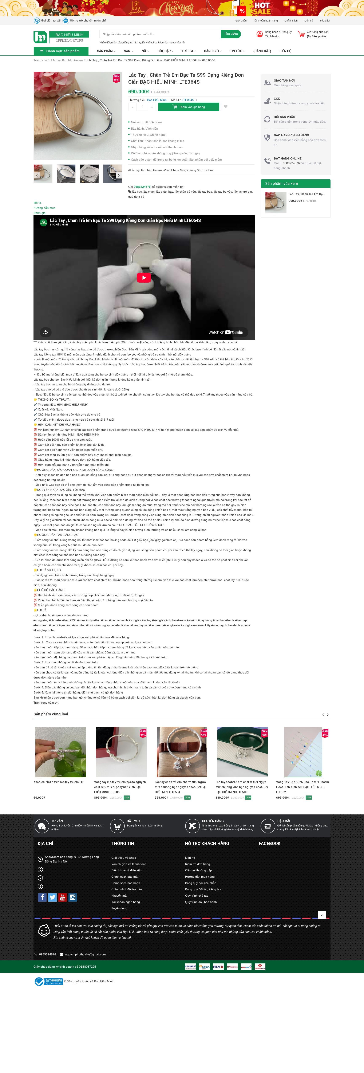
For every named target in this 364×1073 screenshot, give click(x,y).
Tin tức (236, 51)
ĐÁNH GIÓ (212, 51)
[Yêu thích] (225, 107)
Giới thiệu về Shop (123, 857)
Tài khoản (272, 36)
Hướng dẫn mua (44, 207)
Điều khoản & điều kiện (126, 870)
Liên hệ (308, 20)
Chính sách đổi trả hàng (127, 889)
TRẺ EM (188, 51)
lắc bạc (137, 191)
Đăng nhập (271, 32)
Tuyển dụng (119, 908)
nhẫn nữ (180, 42)
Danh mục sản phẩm (62, 51)
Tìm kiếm (231, 34)
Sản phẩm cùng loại (50, 714)
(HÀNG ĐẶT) (262, 51)
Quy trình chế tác (196, 895)
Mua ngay (53, 775)
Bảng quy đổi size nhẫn (200, 883)
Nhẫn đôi (104, 42)
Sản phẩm (105, 51)
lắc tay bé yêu (223, 191)
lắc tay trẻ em (243, 191)
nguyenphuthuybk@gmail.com (85, 954)
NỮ (144, 51)
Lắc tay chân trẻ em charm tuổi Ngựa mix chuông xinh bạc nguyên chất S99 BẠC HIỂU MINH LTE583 (241, 787)
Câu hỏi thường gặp (198, 870)
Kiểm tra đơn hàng (197, 864)
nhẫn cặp (116, 42)
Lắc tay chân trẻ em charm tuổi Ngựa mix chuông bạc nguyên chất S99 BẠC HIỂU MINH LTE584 (181, 787)
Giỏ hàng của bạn (317, 32)
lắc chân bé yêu (185, 191)
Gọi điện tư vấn (51, 20)
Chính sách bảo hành (125, 883)
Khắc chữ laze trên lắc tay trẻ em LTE (58, 782)
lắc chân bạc (164, 191)
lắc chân (147, 42)
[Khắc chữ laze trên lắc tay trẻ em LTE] (60, 752)
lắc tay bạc (205, 191)
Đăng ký (287, 32)
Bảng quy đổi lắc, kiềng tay (203, 889)
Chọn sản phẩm (296, 775)
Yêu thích (325, 20)
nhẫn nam (168, 42)
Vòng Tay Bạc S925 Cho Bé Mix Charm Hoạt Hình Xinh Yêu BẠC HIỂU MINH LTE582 (302, 787)
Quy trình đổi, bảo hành (201, 902)
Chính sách (291, 20)
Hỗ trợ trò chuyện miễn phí (87, 20)
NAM (127, 51)
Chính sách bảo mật (124, 876)
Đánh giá (39, 213)
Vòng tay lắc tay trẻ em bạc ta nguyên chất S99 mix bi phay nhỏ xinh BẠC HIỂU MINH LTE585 (120, 787)
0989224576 (142, 186)
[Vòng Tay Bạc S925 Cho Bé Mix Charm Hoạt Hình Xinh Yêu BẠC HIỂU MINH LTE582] (303, 752)
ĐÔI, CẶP (164, 51)
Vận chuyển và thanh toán (128, 864)
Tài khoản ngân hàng (265, 20)
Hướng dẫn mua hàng (200, 876)
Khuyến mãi (119, 895)
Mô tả (37, 202)
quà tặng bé (136, 196)
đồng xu (127, 42)
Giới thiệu (241, 20)
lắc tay (137, 42)
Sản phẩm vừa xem (281, 183)
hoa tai (157, 42)
